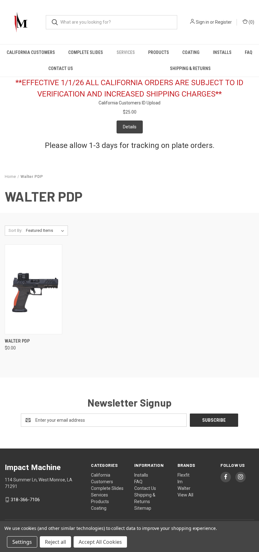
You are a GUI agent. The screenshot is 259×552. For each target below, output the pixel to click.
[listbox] (46, 230)
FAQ (248, 52)
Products (158, 52)
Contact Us (60, 68)
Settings (22, 541)
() (251, 22)
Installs (222, 52)
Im (180, 481)
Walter (184, 488)
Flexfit (184, 475)
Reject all (55, 541)
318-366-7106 (25, 499)
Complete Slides (85, 52)
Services (126, 52)
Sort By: (15, 230)
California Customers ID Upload (129, 102)
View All (185, 494)
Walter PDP (17, 341)
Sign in (202, 22)
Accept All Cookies (100, 541)
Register (223, 22)
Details (129, 126)
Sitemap (142, 508)
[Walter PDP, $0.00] (33, 289)
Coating (190, 52)
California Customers (31, 52)
